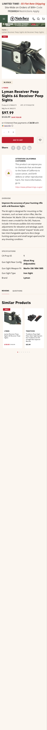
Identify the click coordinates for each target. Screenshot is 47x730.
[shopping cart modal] (43, 18)
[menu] (4, 19)
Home (4, 30)
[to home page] (19, 19)
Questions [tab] (17, 291)
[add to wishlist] (40, 140)
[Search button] (38, 19)
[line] (29, 148)
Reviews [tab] (5, 291)
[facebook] (13, 148)
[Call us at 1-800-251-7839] (34, 19)
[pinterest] (24, 148)
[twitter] (19, 148)
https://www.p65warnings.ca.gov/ (28, 187)
